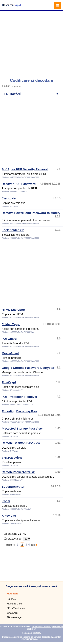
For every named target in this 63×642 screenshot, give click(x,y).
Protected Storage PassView (22, 428)
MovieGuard (10, 353)
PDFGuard (9, 338)
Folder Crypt (11, 324)
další (33, 545)
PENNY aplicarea (16, 608)
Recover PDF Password (19, 184)
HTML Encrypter (13, 309)
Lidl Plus (11, 599)
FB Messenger (14, 617)
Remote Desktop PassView (21, 443)
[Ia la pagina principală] (12, 7)
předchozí (10, 545)
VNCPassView (12, 457)
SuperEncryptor (13, 486)
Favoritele (12, 593)
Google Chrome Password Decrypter (28, 367)
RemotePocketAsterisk (18, 472)
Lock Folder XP (13, 230)
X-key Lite (9, 515)
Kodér (6, 501)
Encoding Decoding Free (19, 411)
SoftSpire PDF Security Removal (25, 169)
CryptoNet (9, 198)
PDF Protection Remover (19, 397)
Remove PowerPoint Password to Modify (31, 213)
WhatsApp (12, 612)
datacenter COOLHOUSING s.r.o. (41, 638)
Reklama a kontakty (31, 633)
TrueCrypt (9, 382)
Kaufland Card (14, 603)
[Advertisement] (31, 43)
